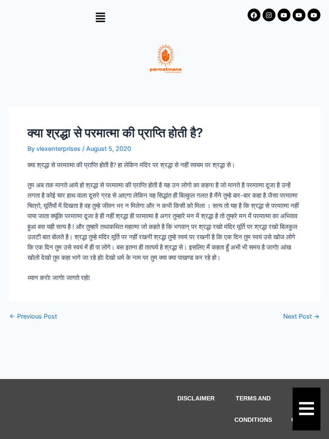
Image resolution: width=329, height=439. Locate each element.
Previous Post (33, 316)
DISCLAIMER (196, 398)
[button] (100, 18)
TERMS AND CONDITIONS (253, 409)
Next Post (301, 316)
